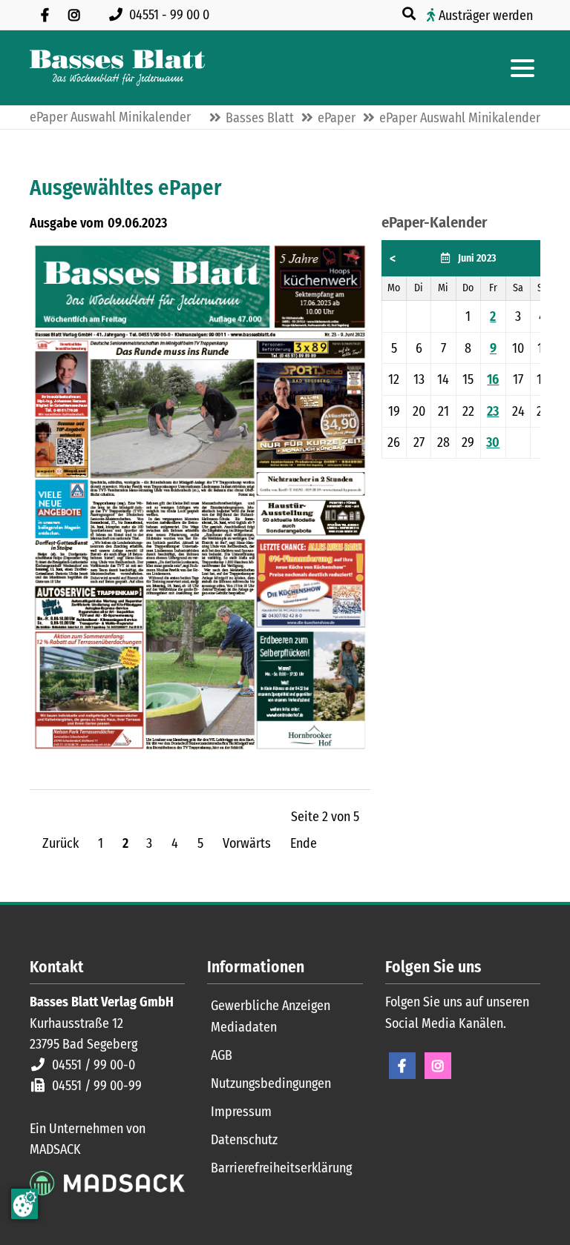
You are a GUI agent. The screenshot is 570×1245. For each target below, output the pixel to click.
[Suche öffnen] (410, 14)
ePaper (337, 118)
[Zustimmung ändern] (24, 1204)
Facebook (402, 1065)
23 (493, 411)
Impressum (241, 1111)
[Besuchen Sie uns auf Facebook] (44, 15)
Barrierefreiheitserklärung (281, 1168)
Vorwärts (247, 843)
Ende (303, 843)
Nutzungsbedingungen (271, 1083)
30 (492, 442)
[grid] (468, 349)
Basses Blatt (260, 118)
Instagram (438, 1065)
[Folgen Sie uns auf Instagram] (74, 15)
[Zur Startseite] (117, 68)
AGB (221, 1055)
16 (493, 379)
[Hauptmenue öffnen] (522, 68)
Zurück (60, 843)
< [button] (393, 258)
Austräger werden (486, 15)
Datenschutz (244, 1140)
